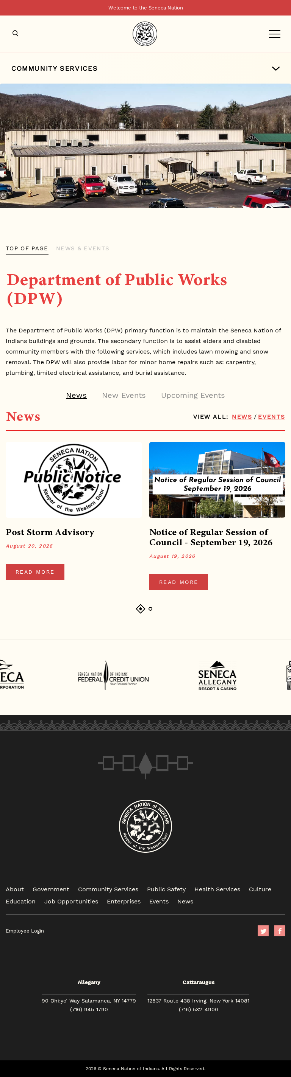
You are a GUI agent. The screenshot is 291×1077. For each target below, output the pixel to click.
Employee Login (25, 930)
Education (21, 901)
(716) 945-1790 (89, 1009)
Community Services (108, 889)
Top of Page (27, 248)
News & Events (83, 248)
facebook (279, 930)
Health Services (217, 889)
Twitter (263, 930)
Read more (35, 572)
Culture (260, 889)
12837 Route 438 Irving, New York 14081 (198, 1000)
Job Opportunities (71, 901)
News (242, 416)
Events (271, 416)
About (15, 889)
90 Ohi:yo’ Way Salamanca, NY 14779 (89, 1000)
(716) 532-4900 (198, 1009)
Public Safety (166, 889)
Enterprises (124, 901)
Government (51, 889)
